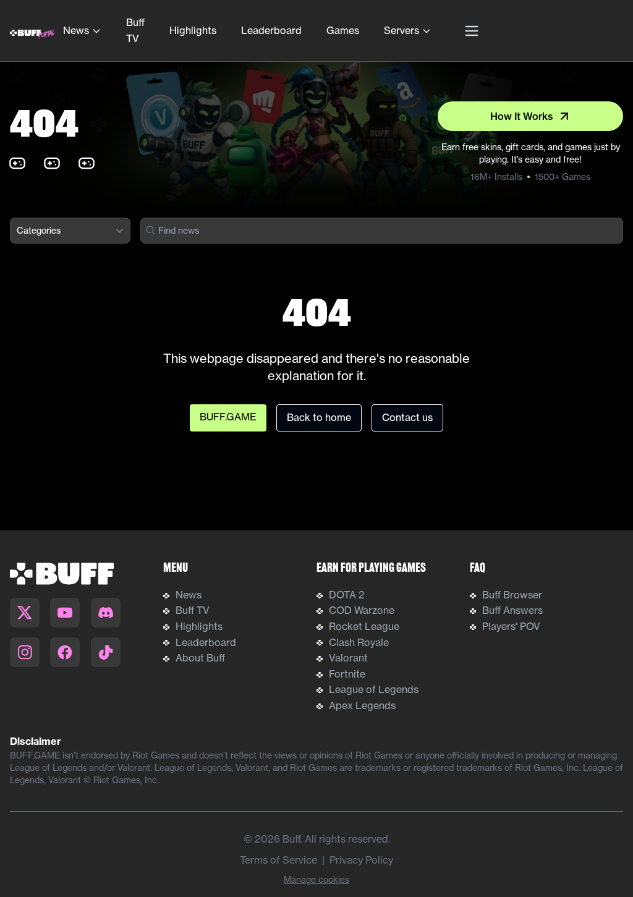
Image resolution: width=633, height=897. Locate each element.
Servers (401, 30)
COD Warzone (361, 610)
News (76, 30)
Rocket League (364, 626)
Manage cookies (316, 879)
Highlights (192, 30)
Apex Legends (362, 705)
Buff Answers (512, 610)
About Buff (200, 658)
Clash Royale (359, 642)
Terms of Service (278, 860)
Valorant (348, 658)
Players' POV (511, 626)
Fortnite (347, 674)
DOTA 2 (347, 595)
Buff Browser (512, 595)
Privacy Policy (361, 860)
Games (342, 30)
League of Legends (373, 689)
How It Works (521, 116)
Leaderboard (271, 30)
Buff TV (135, 30)
